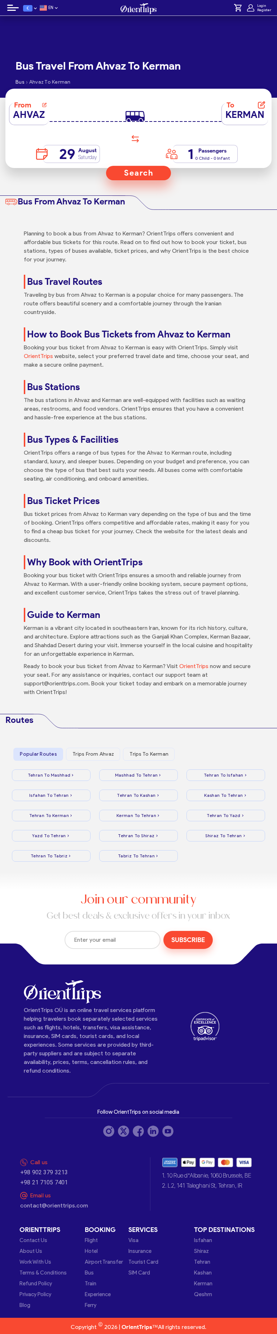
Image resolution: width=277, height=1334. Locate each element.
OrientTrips (38, 356)
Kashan (203, 1272)
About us (30, 1251)
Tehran (202, 1262)
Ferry (90, 1305)
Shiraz (201, 1251)
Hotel (91, 1251)
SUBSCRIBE (188, 940)
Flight (91, 1240)
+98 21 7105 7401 (44, 1182)
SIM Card (139, 1272)
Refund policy (35, 1283)
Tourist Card (143, 1262)
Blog (24, 1305)
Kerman (203, 1283)
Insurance (139, 1251)
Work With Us (35, 1262)
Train (90, 1283)
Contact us (33, 1240)
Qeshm (203, 1294)
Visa (133, 1240)
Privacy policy (35, 1294)
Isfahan (203, 1240)
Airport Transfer (104, 1262)
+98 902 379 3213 (44, 1172)
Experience (98, 1294)
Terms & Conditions (43, 1272)
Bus (89, 1272)
